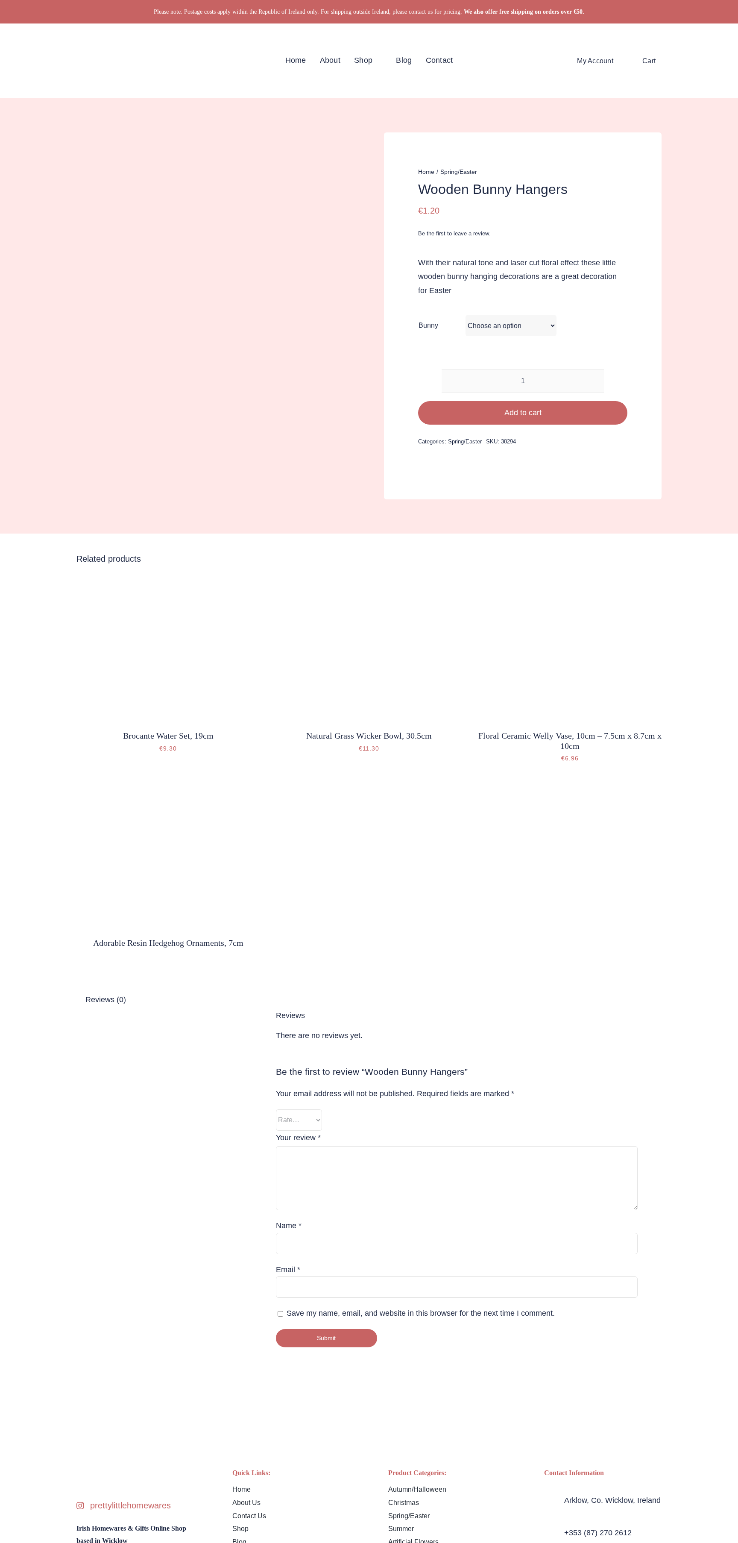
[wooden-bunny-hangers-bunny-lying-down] (139, 167)
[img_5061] (369, 580)
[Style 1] (83, 55)
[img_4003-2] (168, 787)
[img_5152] (168, 580)
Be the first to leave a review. (454, 233)
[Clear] (624, 342)
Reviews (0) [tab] (105, 999)
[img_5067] (570, 580)
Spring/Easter (465, 441)
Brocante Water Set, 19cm (168, 735)
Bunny (428, 325)
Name (289, 1225)
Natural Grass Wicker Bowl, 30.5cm (369, 735)
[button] (672, 60)
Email (288, 1269)
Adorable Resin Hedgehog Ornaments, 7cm (168, 943)
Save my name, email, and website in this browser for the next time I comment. (421, 1313)
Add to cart (523, 412)
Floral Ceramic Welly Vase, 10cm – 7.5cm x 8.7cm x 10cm (570, 740)
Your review (298, 1137)
